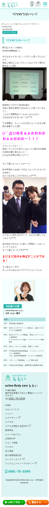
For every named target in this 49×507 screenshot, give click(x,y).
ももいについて (12, 409)
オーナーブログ (10, 32)
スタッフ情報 (11, 443)
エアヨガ (9, 422)
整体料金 (9, 430)
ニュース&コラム (13, 434)
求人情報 (9, 451)
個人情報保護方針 (13, 455)
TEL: (15, 399)
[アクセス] (39, 3)
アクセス (9, 447)
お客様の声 (10, 438)
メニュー (9, 413)
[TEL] (32, 3)
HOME (8, 405)
